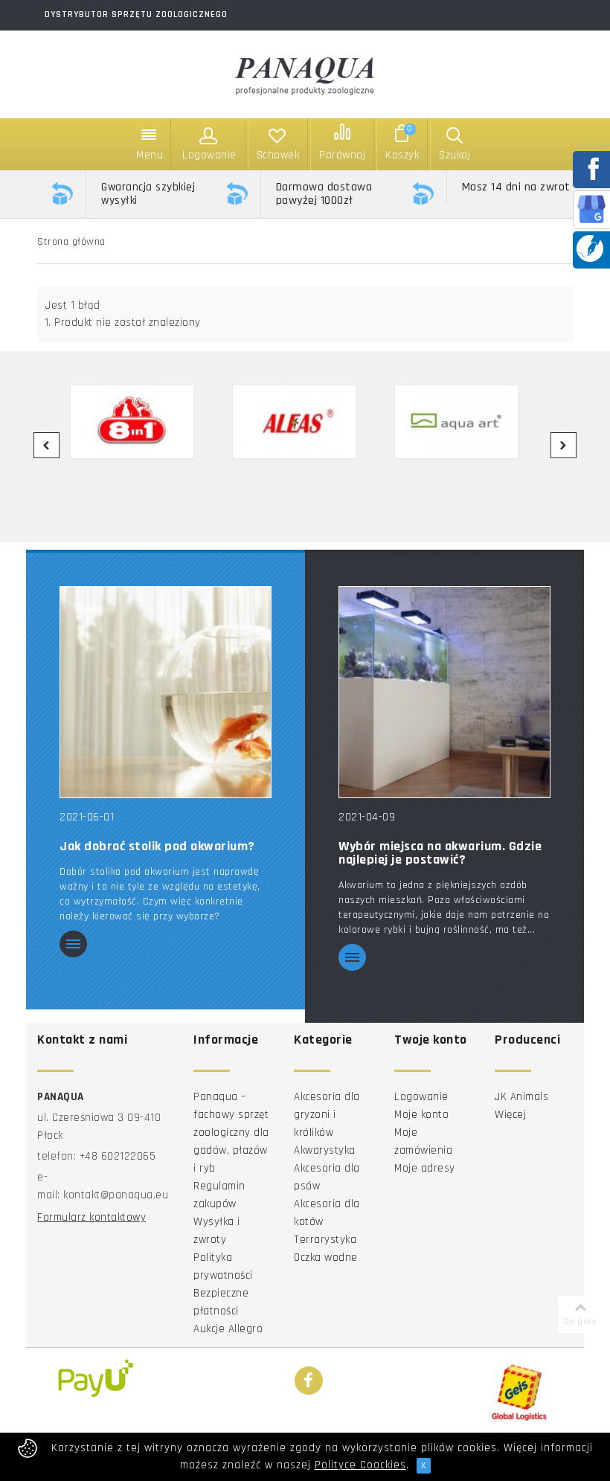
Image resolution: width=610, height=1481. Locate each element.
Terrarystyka (325, 1240)
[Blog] (590, 248)
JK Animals (521, 1097)
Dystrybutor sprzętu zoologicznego (136, 14)
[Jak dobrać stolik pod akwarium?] (166, 691)
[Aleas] (304, 422)
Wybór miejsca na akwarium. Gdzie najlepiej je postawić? (440, 853)
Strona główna (71, 241)
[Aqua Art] (466, 422)
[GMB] (591, 209)
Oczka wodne (326, 1257)
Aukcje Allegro (228, 1329)
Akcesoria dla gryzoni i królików (327, 1115)
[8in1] (142, 422)
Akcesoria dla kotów (327, 1213)
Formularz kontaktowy (91, 1217)
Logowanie (421, 1097)
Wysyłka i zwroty (216, 1231)
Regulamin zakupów (219, 1195)
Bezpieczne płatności (220, 1302)
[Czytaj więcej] (73, 945)
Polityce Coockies (360, 1465)
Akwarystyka (325, 1150)
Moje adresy (424, 1168)
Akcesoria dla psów (327, 1177)
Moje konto (421, 1115)
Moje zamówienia (423, 1141)
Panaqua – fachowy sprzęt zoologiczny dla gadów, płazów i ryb (231, 1132)
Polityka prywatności (223, 1266)
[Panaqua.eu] (305, 73)
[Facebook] (308, 1381)
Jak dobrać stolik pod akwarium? (157, 846)
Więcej (510, 1115)
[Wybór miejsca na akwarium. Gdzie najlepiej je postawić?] (444, 691)
